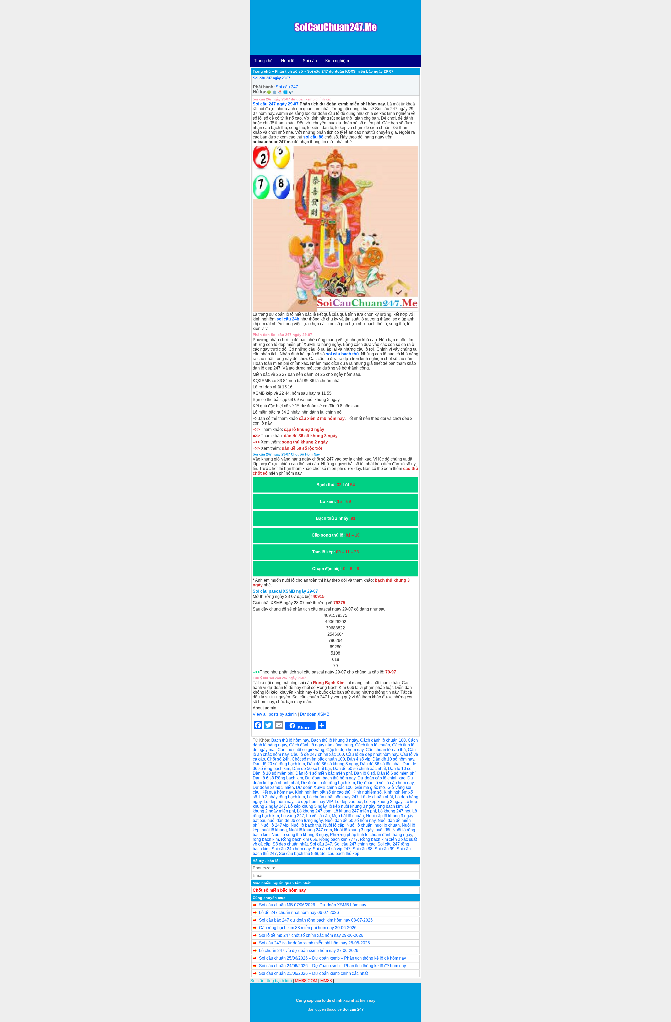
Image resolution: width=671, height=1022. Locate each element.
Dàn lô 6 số (364, 773)
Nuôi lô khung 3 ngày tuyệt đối (362, 830)
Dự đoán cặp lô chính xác (381, 778)
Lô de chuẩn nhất (377, 797)
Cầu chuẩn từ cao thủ (386, 749)
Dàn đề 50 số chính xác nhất (359, 768)
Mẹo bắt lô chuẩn (348, 816)
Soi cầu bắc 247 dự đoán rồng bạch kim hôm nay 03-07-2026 (316, 920)
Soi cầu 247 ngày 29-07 (271, 78)
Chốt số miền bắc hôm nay (279, 890)
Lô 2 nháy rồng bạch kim (282, 797)
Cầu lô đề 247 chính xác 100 (317, 754)
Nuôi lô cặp (333, 825)
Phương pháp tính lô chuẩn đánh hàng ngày (371, 834)
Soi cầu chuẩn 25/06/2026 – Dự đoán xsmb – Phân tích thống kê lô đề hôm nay (332, 958)
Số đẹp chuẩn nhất (290, 844)
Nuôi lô (287, 60)
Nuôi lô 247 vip (275, 825)
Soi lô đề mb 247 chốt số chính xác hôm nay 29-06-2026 (311, 935)
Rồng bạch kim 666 (299, 839)
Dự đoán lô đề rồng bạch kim (328, 782)
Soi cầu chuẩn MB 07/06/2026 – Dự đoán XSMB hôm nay (312, 905)
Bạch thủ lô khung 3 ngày (334, 740)
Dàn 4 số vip (358, 759)
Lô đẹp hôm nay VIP (314, 801)
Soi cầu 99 (384, 849)
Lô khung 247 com (314, 811)
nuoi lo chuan (387, 825)
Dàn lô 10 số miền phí (273, 773)
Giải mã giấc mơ (370, 787)
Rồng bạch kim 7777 (338, 839)
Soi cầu (310, 60)
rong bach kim (266, 839)
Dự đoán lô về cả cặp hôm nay (385, 782)
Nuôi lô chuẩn (359, 825)
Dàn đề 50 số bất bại (311, 768)
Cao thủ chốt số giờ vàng (301, 749)
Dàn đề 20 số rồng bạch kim (279, 764)
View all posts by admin (275, 714)
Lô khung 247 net (394, 811)
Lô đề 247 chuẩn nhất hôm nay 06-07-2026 (299, 912)
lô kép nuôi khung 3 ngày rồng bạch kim (366, 806)
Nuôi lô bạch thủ (306, 825)
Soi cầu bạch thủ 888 (298, 853)
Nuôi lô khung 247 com (310, 830)
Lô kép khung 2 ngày (383, 801)
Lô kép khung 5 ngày (307, 806)
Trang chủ (263, 60)
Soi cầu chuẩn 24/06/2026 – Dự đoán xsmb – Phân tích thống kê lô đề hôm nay (332, 966)
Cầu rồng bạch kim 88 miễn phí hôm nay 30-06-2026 (307, 927)
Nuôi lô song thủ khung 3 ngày (300, 834)
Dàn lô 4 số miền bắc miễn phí (323, 773)
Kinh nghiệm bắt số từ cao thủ (322, 792)
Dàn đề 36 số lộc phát (380, 764)
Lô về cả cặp (318, 816)
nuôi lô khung (274, 830)
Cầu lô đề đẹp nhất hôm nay (372, 754)
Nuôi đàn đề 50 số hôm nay (350, 820)
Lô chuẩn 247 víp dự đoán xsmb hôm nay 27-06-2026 (308, 950)
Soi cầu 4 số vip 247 (331, 849)
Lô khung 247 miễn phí (354, 811)
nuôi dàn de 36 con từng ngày (295, 820)
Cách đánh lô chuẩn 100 (383, 740)
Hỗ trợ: (260, 91)
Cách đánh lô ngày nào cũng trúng (321, 745)
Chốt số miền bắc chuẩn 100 (318, 759)
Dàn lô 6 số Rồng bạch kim (278, 778)
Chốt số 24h (278, 759)
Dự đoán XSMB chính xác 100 (324, 787)
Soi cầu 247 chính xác (354, 844)
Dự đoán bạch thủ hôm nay (330, 778)
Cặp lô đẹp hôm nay (345, 749)
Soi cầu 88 (362, 849)
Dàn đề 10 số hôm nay (393, 759)
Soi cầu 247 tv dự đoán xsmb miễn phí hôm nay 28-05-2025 (314, 943)
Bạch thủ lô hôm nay (290, 740)
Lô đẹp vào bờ (348, 801)
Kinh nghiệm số (367, 792)
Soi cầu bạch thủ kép (339, 853)
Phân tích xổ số (289, 71)
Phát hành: (264, 87)
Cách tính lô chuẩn (372, 745)
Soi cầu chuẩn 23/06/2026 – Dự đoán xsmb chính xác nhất (313, 973)
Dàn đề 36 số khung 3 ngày (332, 764)
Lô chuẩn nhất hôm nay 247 (333, 797)
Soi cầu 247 (287, 87)
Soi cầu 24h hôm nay (291, 849)
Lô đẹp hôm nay (278, 801)
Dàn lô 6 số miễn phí (396, 773)
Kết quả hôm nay (277, 792)
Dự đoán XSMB (314, 714)
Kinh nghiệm (337, 60)
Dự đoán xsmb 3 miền (273, 787)
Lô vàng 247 (292, 816)
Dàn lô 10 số (400, 768)
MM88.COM (306, 980)
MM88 (326, 980)
